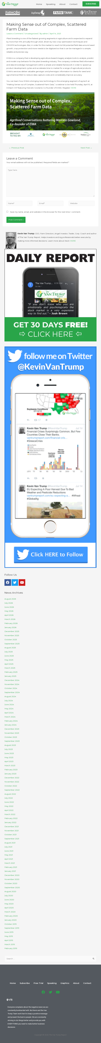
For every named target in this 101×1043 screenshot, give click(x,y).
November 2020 (11, 879)
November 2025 (11, 635)
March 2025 (9, 668)
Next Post (86, 148)
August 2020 (10, 891)
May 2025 (8, 660)
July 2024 (8, 700)
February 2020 (11, 916)
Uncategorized (31, 33)
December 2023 (11, 729)
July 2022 (8, 798)
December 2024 (11, 680)
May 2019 (8, 936)
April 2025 (8, 664)
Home (39, 4)
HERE (73, 88)
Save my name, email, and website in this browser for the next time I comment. (45, 212)
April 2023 (8, 761)
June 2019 (8, 932)
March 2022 (9, 814)
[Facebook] (7, 582)
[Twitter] (15, 582)
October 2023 (10, 737)
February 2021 (10, 867)
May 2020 (9, 904)
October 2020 (10, 883)
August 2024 (10, 696)
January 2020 (10, 920)
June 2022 (9, 802)
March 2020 (10, 912)
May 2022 (8, 806)
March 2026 (9, 619)
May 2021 (8, 855)
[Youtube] (22, 582)
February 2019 (10, 948)
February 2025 (10, 672)
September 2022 (12, 790)
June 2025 (9, 656)
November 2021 (11, 831)
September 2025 (12, 644)
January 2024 (10, 725)
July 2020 (8, 895)
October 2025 (10, 639)
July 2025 (8, 652)
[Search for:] (50, 959)
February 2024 (11, 721)
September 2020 (12, 887)
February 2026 (10, 623)
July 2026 (8, 603)
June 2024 (9, 704)
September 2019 (11, 928)
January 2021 (10, 871)
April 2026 (8, 615)
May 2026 (8, 611)
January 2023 (10, 774)
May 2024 (8, 709)
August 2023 (10, 745)
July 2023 (8, 749)
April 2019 (8, 940)
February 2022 (10, 818)
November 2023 (11, 733)
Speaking (50, 4)
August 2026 (10, 599)
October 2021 (10, 834)
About (62, 4)
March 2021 (9, 863)
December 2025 (11, 631)
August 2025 (10, 648)
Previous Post (16, 148)
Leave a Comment (14, 33)
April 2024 (9, 713)
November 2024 (11, 684)
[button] (90, 3)
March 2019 (9, 944)
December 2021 (11, 826)
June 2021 (8, 851)
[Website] (81, 204)
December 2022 (11, 778)
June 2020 (9, 900)
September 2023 (12, 741)
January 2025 (10, 676)
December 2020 (11, 875)
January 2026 (10, 627)
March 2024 (9, 717)
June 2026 (9, 607)
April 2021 (8, 859)
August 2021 (10, 843)
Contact (73, 4)
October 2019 (10, 924)
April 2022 (8, 810)
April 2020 (9, 908)
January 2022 (10, 822)
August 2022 (10, 794)
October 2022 (10, 786)
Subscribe (25, 983)
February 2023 (10, 770)
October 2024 (10, 688)
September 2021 (11, 839)
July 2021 (8, 847)
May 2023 (8, 757)
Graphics (64, 983)
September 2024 (12, 692)
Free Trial (38, 983)
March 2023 (9, 765)
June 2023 (9, 753)
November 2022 (11, 782)
